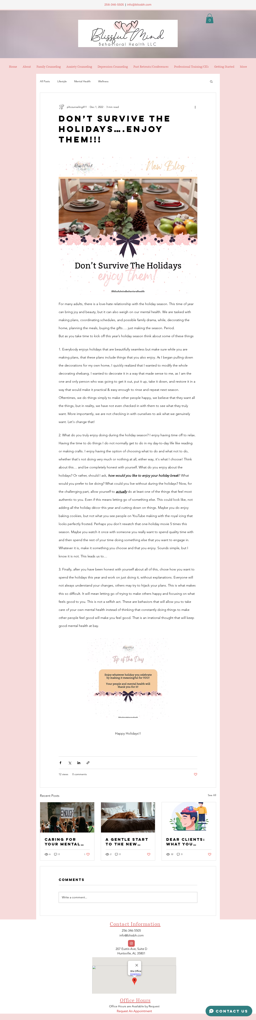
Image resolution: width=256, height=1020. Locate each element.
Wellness (103, 81)
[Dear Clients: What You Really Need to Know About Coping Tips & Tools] (189, 817)
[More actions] (195, 107)
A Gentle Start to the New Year (127, 841)
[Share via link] (88, 762)
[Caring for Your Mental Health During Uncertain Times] (67, 817)
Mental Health (82, 81)
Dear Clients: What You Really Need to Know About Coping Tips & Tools (187, 841)
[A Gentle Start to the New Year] (128, 817)
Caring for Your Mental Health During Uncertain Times (65, 841)
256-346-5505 (114, 4)
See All (212, 795)
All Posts (45, 81)
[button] (210, 18)
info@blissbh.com (139, 4)
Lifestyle (62, 81)
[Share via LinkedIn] (79, 762)
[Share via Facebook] (60, 762)
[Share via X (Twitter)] (69, 762)
